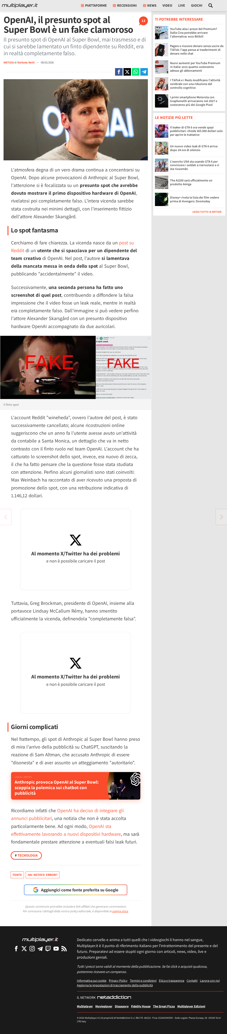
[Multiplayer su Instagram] (32, 948)
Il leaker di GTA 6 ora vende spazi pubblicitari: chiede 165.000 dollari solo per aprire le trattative (196, 131)
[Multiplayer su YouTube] (56, 948)
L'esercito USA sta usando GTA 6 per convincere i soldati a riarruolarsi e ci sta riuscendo (194, 165)
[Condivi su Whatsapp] (135, 72)
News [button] (152, 5)
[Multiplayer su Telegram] (40, 948)
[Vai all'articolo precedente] (221, 517)
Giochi (196, 5)
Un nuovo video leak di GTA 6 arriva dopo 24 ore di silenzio (193, 148)
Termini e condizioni (143, 980)
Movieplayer (103, 1006)
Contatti (192, 980)
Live (181, 5)
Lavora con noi (210, 980)
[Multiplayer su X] (24, 948)
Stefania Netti (26, 62)
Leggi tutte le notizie (207, 211)
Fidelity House (141, 1006)
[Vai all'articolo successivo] (5, 517)
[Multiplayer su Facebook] (16, 948)
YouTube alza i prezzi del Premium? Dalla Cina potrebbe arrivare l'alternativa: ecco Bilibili (193, 32)
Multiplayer (85, 1006)
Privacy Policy (118, 980)
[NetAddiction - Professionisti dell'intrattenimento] (114, 997)
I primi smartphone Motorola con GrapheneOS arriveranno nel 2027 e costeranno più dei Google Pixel (193, 101)
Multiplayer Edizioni (191, 1006)
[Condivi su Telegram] (144, 72)
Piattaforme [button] (96, 5)
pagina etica (120, 911)
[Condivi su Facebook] (119, 72)
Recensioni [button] (127, 5)
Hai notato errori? (42, 875)
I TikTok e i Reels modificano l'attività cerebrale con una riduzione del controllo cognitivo (195, 84)
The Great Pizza (164, 1006)
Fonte (17, 875)
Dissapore (122, 1006)
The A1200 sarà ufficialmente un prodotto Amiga (191, 182)
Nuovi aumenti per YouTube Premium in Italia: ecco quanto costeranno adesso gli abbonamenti (195, 67)
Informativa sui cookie (91, 980)
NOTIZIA (9, 62)
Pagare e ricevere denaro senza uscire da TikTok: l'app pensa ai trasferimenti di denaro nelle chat (196, 49)
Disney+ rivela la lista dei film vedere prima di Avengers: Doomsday (194, 199)
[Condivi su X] (127, 72)
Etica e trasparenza (171, 980)
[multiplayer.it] (40, 939)
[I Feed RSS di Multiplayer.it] (64, 948)
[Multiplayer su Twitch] (48, 948)
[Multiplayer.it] (20, 5)
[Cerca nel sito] (210, 5)
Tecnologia (26, 855)
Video (167, 5)
